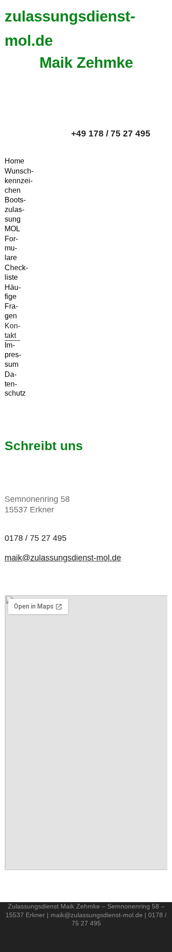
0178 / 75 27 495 (36, 538)
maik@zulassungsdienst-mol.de (63, 557)
